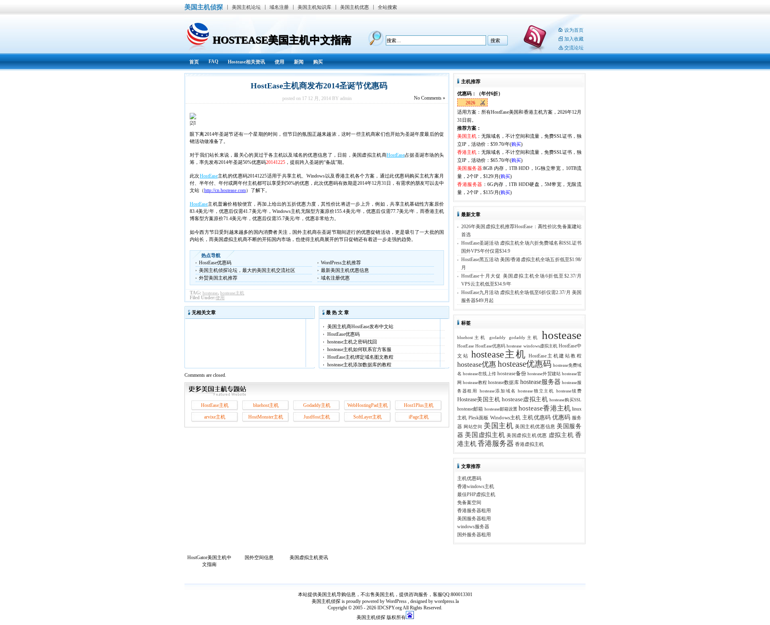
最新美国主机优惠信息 (345, 270)
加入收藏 (574, 39)
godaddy (497, 337)
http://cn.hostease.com (225, 190)
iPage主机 (419, 417)
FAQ (213, 61)
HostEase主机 (215, 405)
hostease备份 (511, 373)
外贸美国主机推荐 (218, 278)
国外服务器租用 (474, 534)
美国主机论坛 (246, 7)
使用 (279, 62)
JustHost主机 (317, 417)
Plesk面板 (478, 418)
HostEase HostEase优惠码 (481, 346)
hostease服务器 (540, 381)
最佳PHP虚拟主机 (476, 494)
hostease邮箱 (470, 409)
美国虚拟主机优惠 (527, 435)
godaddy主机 (524, 337)
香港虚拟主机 (529, 444)
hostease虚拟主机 (525, 399)
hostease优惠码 (525, 364)
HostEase (396, 155)
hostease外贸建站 (544, 374)
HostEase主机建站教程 (555, 356)
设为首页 (574, 30)
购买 (318, 62)
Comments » (429, 98)
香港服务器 (496, 443)
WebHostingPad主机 (367, 405)
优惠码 (561, 417)
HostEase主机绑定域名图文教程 (360, 357)
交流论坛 (574, 48)
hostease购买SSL (565, 400)
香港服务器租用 (474, 510)
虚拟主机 (561, 434)
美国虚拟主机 (485, 434)
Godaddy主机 (316, 405)
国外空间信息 (259, 557)
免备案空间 (469, 502)
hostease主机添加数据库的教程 (359, 365)
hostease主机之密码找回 (352, 342)
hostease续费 (569, 391)
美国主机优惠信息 (535, 426)
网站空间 (473, 427)
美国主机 (498, 426)
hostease (210, 292)
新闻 (299, 62)
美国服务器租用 (474, 518)
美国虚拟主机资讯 (309, 557)
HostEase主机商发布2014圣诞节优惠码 (317, 85)
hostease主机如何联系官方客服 (359, 349)
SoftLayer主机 (367, 417)
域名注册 (279, 7)
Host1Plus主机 (419, 405)
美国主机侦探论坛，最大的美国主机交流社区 (247, 270)
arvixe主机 (214, 417)
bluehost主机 (266, 405)
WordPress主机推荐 (341, 263)
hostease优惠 (476, 364)
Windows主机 (505, 418)
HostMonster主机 (265, 417)
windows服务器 (473, 526)
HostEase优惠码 (215, 263)
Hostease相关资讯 (246, 62)
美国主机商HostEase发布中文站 (360, 326)
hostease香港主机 (545, 408)
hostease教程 (475, 382)
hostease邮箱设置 (501, 409)
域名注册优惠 (335, 278)
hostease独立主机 (536, 391)
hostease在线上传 (479, 374)
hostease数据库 (503, 382)
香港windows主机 (475, 486)
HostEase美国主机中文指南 (282, 40)
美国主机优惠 (354, 7)
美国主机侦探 (203, 7)
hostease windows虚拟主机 (532, 346)
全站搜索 (387, 7)
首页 (194, 62)
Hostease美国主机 (478, 399)
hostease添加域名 (498, 391)
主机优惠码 (536, 418)
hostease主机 (232, 292)
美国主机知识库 (314, 7)
